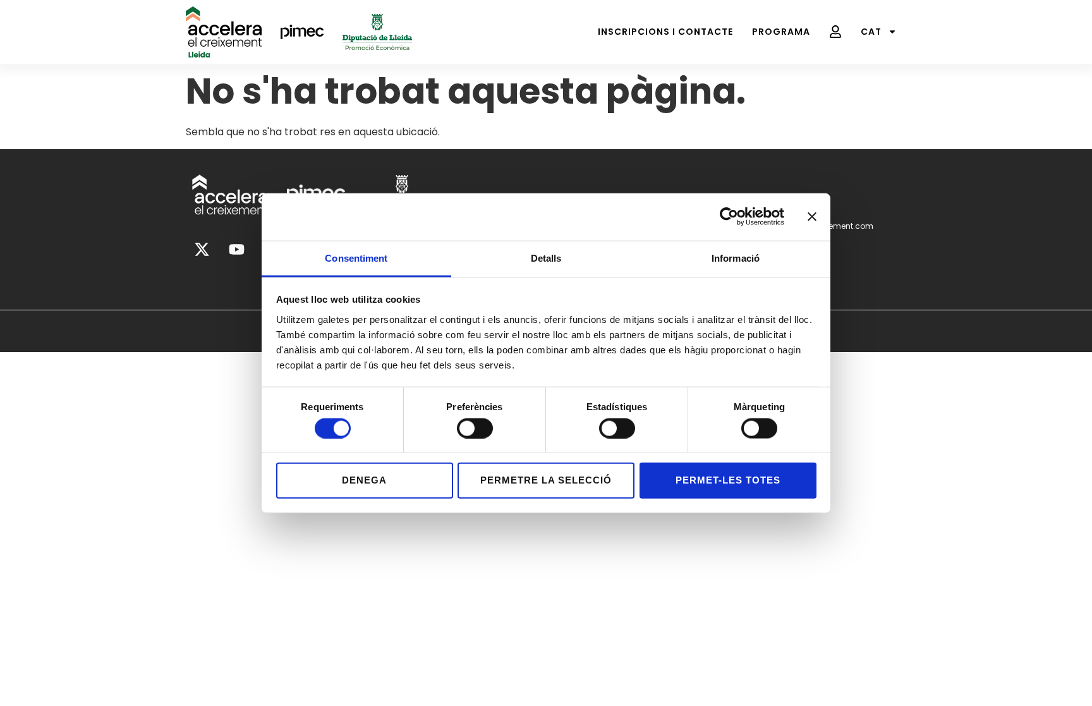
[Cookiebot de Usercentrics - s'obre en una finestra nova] (729, 216)
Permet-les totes (728, 480)
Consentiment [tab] (356, 257)
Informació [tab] (736, 257)
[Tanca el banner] (812, 216)
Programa (781, 31)
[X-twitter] (201, 249)
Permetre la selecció (546, 480)
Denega (364, 480)
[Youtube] (236, 249)
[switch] (475, 428)
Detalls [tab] (546, 257)
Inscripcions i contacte (665, 31)
